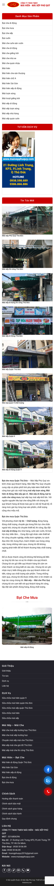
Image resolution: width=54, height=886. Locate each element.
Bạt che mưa (8, 28)
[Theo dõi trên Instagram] (9, 870)
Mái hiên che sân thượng (13, 73)
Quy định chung (9, 818)
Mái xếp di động (9, 103)
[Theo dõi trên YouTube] (28, 870)
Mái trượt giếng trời (11, 98)
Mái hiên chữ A (9, 78)
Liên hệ (5, 686)
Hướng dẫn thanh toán (12, 798)
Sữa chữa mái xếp (10, 718)
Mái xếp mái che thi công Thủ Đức (18, 750)
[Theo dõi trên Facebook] (4, 870)
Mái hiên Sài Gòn (10, 83)
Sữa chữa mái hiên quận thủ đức (17, 703)
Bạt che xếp (7, 33)
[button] (3, 4)
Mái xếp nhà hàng (10, 113)
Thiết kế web (40, 880)
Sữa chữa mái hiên (11, 713)
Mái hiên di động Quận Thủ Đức (17, 762)
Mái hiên (6, 68)
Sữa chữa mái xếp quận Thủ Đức (17, 708)
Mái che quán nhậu (11, 63)
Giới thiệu (6, 671)
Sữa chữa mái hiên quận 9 (14, 698)
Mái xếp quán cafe (10, 118)
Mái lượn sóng (8, 93)
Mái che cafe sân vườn (12, 43)
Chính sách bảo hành (12, 813)
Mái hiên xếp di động (11, 88)
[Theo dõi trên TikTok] (14, 870)
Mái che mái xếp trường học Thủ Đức (19, 730)
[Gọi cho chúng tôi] (23, 870)
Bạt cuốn (6, 38)
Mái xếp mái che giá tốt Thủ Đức (17, 745)
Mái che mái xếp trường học (15, 735)
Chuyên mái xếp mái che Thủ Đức (17, 740)
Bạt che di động (9, 23)
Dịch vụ (5, 681)
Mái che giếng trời (10, 53)
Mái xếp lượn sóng (10, 108)
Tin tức (5, 676)
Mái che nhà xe (9, 58)
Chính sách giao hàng (12, 808)
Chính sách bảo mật (11, 803)
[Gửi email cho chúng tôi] (18, 870)
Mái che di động (9, 48)
